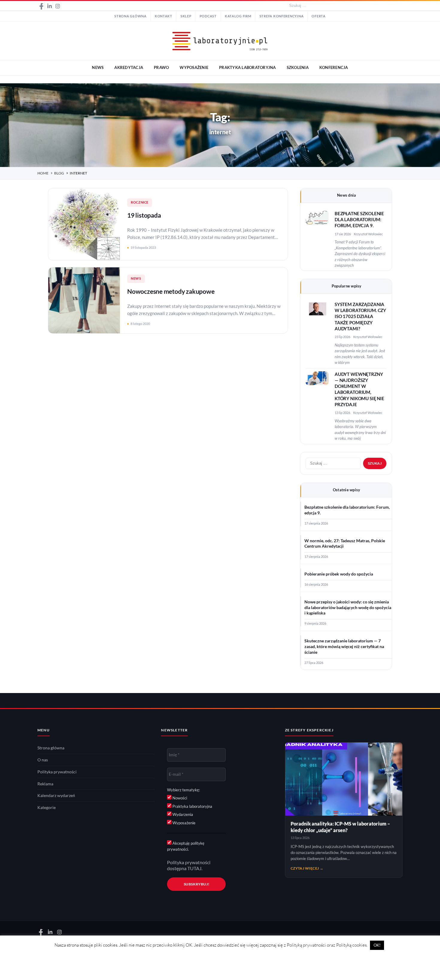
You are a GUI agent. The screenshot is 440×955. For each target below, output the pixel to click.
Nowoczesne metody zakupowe (171, 291)
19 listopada (144, 215)
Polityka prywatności (57, 771)
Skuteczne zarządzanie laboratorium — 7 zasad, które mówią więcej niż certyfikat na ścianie (344, 646)
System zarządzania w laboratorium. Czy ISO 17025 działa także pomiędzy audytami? (360, 316)
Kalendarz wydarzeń (56, 795)
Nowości (179, 798)
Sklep (186, 16)
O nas (42, 759)
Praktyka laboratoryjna (192, 806)
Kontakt (163, 16)
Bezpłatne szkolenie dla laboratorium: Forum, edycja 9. (359, 219)
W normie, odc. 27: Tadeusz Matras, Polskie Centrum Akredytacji (344, 543)
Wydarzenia (182, 814)
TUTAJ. (194, 868)
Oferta (318, 16)
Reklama (45, 783)
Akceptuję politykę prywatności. (185, 846)
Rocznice (139, 202)
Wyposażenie (183, 822)
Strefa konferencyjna (282, 16)
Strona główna (130, 16)
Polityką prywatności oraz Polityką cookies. (327, 945)
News (136, 278)
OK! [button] (377, 945)
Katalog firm (238, 16)
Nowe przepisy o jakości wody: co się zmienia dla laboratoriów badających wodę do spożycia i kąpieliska (347, 607)
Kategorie (46, 807)
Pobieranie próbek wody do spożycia (338, 574)
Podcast (208, 16)
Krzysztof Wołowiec (368, 234)
